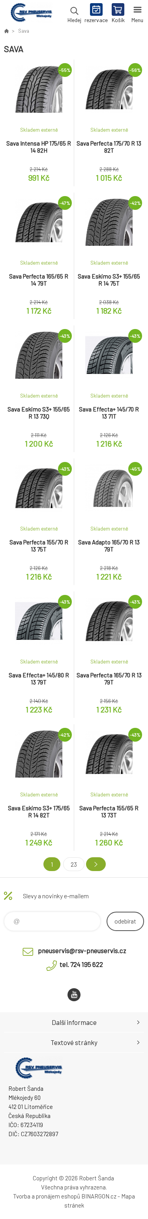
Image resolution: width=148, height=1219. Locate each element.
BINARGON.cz (98, 1196)
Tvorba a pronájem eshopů (46, 1196)
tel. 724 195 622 (81, 964)
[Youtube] (74, 994)
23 (74, 864)
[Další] (96, 864)
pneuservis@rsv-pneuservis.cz (82, 950)
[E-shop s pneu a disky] (6, 30)
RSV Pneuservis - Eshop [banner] (31, 14)
